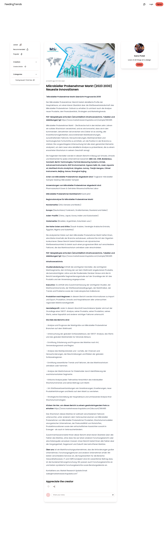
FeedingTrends (13, 4)
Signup (159, 4)
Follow (139, 65)
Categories (17, 74)
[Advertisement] (84, 24)
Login (151, 4)
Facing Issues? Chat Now (24, 80)
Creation (16, 62)
